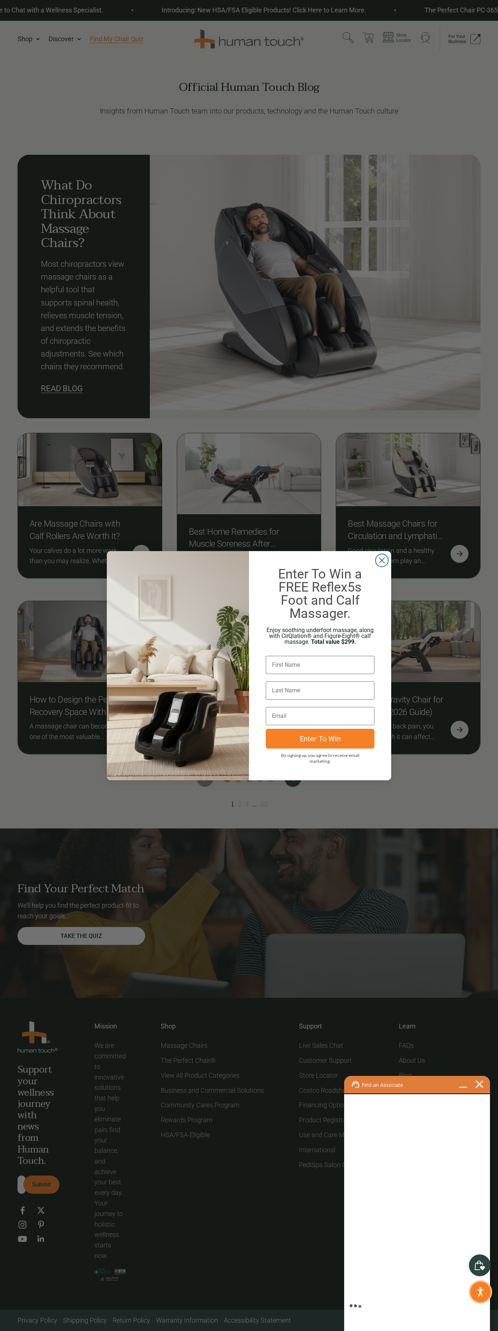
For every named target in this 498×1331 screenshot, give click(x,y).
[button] (480, 1292)
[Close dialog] (382, 560)
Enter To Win (320, 738)
